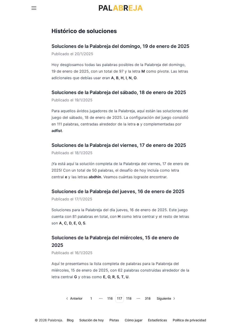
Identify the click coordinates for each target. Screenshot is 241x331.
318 (148, 298)
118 (129, 298)
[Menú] (34, 8)
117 (119, 298)
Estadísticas (157, 320)
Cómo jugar (133, 320)
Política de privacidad (189, 320)
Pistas (114, 320)
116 (110, 298)
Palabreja (55, 320)
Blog (70, 320)
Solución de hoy (91, 320)
